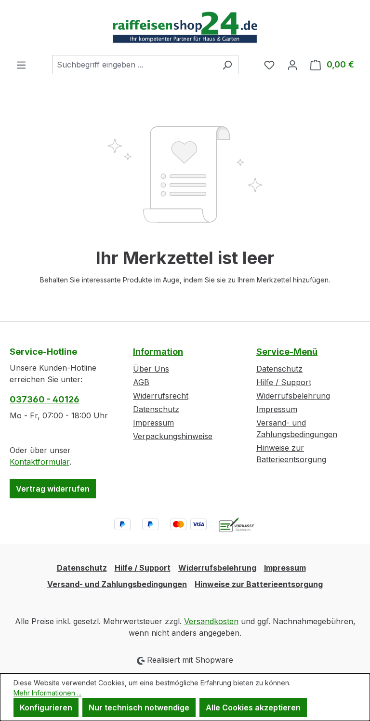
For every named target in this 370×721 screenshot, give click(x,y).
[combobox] (134, 64)
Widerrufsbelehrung (293, 396)
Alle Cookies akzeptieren (253, 707)
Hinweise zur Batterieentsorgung (259, 584)
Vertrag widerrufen (53, 489)
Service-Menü (286, 352)
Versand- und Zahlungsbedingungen (117, 584)
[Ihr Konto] (292, 64)
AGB (141, 382)
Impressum (153, 422)
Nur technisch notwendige (139, 707)
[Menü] (21, 64)
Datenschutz (156, 409)
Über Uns (151, 369)
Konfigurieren (46, 707)
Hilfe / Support (283, 382)
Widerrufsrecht (160, 396)
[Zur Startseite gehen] (185, 27)
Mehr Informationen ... (47, 693)
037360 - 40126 (44, 399)
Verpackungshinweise (172, 436)
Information (158, 352)
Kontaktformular (39, 462)
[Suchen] (227, 64)
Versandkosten (211, 621)
